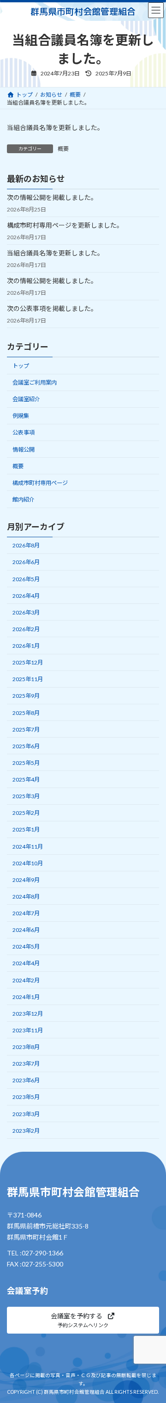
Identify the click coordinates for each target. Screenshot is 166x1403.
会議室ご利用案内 (34, 382)
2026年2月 (26, 629)
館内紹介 (23, 499)
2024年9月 (26, 879)
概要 (63, 148)
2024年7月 (26, 913)
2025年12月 (27, 662)
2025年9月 (26, 695)
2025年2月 (26, 812)
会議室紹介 (26, 399)
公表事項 (23, 432)
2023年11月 (27, 1030)
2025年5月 (26, 762)
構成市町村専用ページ (40, 482)
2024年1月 (26, 996)
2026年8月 (26, 545)
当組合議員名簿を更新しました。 (55, 253)
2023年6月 (26, 1080)
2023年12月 (27, 1013)
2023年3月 (26, 1113)
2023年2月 (26, 1130)
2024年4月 (26, 963)
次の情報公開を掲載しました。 (52, 197)
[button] (83, 1320)
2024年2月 (26, 979)
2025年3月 (26, 796)
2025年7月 (26, 729)
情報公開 (23, 449)
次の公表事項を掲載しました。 (52, 308)
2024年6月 (26, 929)
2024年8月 (26, 896)
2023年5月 (26, 1096)
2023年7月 (26, 1063)
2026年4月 (26, 595)
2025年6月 (26, 745)
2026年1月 (26, 645)
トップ (20, 365)
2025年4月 (26, 779)
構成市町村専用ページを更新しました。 (65, 225)
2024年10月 (27, 862)
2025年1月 (26, 829)
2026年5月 (26, 578)
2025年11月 (27, 679)
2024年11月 (27, 846)
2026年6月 (26, 562)
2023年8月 (26, 1046)
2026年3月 (26, 611)
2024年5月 (26, 946)
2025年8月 (26, 712)
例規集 (20, 415)
